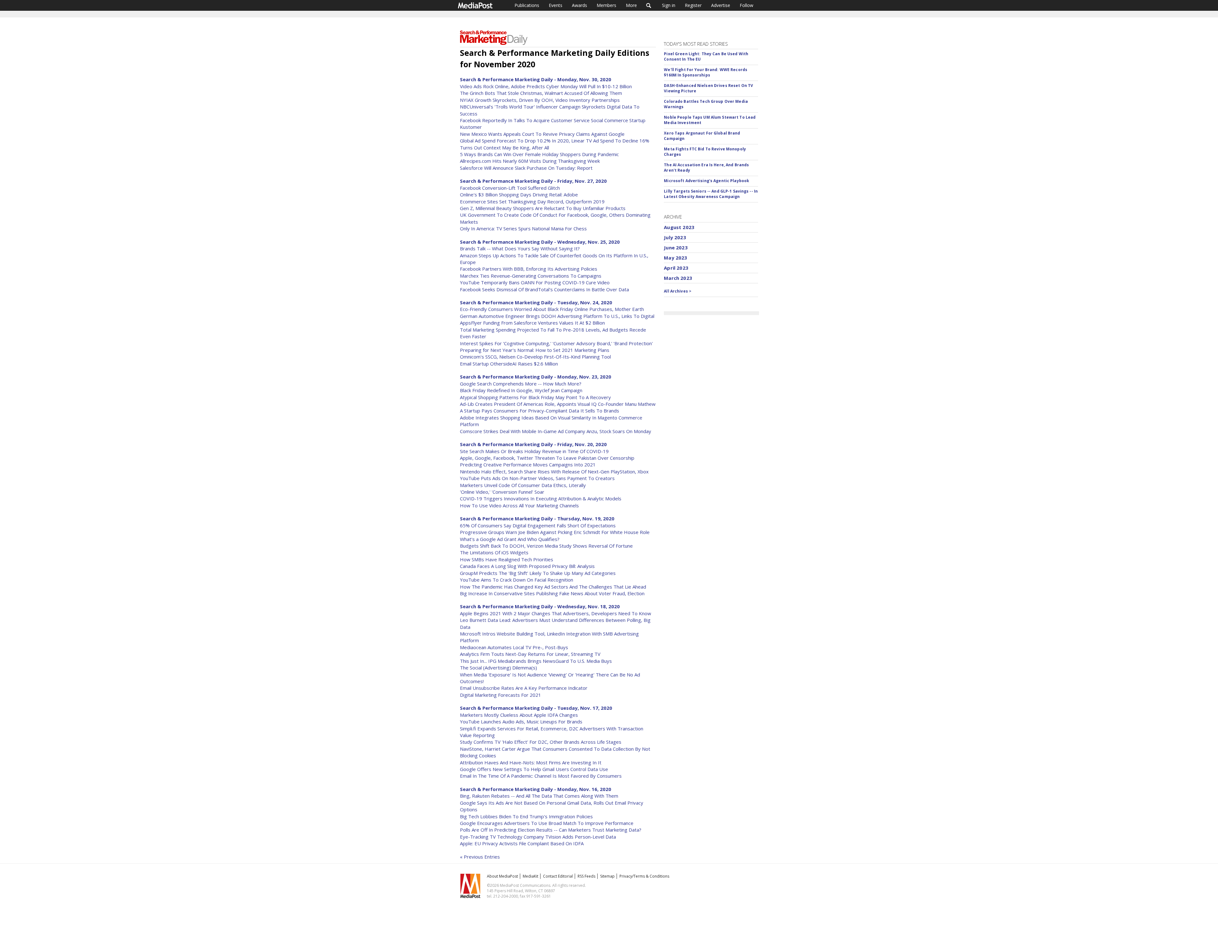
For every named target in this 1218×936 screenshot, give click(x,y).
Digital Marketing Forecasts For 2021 (500, 695)
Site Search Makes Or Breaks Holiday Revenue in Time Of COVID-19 (534, 451)
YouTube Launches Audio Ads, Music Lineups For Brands (521, 721)
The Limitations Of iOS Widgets (494, 552)
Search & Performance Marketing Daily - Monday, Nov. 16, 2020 (535, 789)
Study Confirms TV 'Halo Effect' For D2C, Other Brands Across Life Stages (540, 742)
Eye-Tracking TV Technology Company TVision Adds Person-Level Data (538, 837)
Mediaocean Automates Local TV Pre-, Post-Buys (514, 647)
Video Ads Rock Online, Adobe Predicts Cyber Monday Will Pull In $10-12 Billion (546, 86)
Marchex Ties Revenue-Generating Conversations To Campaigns (530, 276)
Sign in (668, 5)
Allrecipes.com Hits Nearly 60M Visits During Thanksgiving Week (530, 161)
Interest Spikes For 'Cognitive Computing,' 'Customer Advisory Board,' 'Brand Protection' (556, 343)
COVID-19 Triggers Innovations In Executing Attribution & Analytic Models (540, 498)
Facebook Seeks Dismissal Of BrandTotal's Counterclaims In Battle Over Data (544, 289)
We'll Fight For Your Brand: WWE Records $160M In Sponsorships (705, 72)
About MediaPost (502, 876)
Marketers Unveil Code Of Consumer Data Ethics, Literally (523, 485)
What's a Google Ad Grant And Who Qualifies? (510, 539)
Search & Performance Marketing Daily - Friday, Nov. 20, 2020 (533, 444)
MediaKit (530, 876)
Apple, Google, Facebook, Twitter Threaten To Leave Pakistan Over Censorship (547, 458)
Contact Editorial (558, 876)
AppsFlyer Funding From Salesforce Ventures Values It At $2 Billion (532, 323)
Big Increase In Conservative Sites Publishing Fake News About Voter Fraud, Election (552, 593)
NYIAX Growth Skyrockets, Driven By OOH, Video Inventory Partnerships (540, 100)
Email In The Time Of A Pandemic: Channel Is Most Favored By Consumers (541, 776)
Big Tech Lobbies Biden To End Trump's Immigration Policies (526, 816)
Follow (746, 5)
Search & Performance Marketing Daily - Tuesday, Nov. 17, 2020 (536, 708)
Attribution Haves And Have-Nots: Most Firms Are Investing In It (530, 762)
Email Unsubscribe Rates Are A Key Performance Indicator (523, 688)
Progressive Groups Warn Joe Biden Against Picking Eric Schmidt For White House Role (555, 532)
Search (649, 5)
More (631, 5)
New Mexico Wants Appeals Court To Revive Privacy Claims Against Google (542, 134)
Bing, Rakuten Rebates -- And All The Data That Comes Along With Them (539, 796)
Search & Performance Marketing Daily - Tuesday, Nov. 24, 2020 (536, 302)
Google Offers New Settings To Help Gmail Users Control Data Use (534, 769)
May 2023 (675, 257)
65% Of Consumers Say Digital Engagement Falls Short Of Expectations (538, 525)
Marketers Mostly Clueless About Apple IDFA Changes (519, 715)
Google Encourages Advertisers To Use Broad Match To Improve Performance (546, 823)
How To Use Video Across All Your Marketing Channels (519, 505)
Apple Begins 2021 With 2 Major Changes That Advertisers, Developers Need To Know (555, 613)
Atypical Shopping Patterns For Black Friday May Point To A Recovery (535, 397)
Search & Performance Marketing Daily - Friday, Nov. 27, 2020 (533, 181)
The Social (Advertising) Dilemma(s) (498, 667)
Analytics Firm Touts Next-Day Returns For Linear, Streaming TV (530, 654)
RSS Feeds (586, 876)
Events (555, 5)
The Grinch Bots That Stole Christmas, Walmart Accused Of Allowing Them (541, 93)
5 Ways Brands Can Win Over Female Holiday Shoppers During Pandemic (539, 154)
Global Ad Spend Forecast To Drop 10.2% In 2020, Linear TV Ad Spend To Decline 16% (554, 140)
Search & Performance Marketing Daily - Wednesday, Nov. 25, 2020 (540, 242)
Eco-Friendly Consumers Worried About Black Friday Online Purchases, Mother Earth (552, 309)
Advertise (720, 5)
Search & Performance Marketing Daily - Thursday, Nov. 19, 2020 (537, 518)
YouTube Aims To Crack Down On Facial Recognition (516, 580)
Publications (526, 5)
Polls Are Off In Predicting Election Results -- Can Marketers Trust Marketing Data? (550, 830)
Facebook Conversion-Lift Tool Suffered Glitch (510, 188)
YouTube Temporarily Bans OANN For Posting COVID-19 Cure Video (535, 282)
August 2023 (679, 227)
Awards (579, 5)
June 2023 (675, 247)
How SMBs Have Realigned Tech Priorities (506, 559)
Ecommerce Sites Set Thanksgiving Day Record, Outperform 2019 (532, 201)
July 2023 (675, 237)
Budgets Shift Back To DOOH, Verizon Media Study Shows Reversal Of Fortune (546, 546)
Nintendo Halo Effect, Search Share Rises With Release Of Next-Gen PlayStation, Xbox (554, 471)
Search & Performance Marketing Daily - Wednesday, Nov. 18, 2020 (540, 606)
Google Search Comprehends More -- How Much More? (520, 383)
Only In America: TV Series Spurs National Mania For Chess (523, 228)
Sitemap (607, 876)
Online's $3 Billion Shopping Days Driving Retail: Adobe (519, 194)
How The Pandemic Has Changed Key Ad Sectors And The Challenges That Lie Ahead (553, 586)
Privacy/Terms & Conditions (644, 876)
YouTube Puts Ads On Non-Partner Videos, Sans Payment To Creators (537, 478)
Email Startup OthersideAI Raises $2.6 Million (509, 363)
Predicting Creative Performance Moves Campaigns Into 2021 (528, 464)
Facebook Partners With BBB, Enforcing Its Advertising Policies (528, 269)
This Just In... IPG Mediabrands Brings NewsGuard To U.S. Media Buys (536, 661)
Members (606, 5)
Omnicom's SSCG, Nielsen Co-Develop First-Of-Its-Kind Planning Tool (535, 356)
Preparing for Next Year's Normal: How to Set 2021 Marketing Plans (534, 350)
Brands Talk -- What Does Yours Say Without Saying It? (520, 248)
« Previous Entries (480, 857)
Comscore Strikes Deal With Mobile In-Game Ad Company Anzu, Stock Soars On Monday (555, 431)
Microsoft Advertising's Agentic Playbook (706, 180)
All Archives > (677, 291)
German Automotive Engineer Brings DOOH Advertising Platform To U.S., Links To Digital (557, 316)
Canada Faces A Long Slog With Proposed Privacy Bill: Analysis (527, 566)
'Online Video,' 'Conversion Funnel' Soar (502, 492)
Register (693, 5)
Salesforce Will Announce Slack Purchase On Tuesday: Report (526, 168)
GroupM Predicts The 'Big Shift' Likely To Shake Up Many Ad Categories (538, 573)
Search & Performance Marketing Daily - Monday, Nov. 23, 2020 (535, 376)
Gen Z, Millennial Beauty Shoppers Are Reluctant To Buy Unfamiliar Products (542, 208)
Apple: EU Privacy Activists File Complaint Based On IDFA (522, 843)
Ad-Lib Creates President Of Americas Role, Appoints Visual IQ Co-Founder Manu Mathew (558, 404)
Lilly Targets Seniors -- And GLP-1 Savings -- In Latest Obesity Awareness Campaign (711, 193)
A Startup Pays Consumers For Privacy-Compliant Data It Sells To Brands (539, 410)
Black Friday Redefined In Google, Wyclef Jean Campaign (521, 390)
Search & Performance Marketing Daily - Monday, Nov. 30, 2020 (535, 79)
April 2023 (676, 268)
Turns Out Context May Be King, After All (504, 147)
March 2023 (678, 278)
